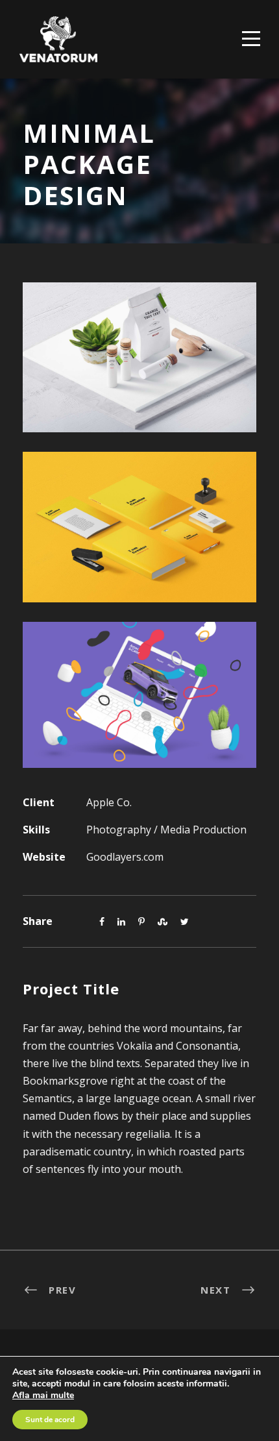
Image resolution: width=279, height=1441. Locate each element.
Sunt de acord (50, 1419)
